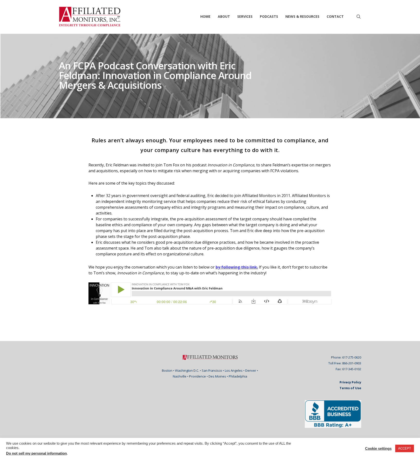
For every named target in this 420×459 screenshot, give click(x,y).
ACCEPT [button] (404, 448)
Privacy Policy (350, 382)
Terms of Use (350, 388)
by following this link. (237, 267)
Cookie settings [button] (378, 448)
